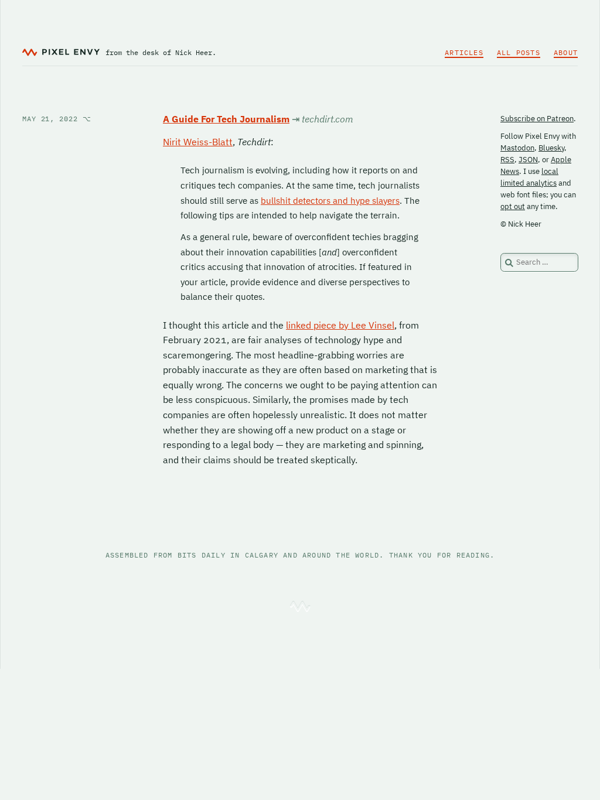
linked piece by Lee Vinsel (340, 325)
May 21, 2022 (56, 118)
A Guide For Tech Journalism (226, 119)
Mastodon (517, 148)
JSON (528, 160)
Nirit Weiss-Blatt (198, 142)
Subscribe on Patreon (537, 119)
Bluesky (551, 148)
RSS (507, 160)
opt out (512, 206)
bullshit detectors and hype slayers (330, 200)
